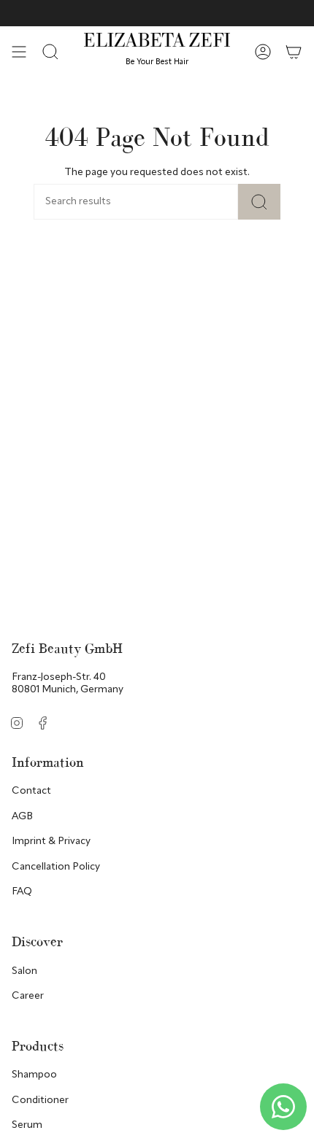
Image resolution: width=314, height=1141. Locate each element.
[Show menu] (19, 52)
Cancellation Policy (56, 867)
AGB (22, 816)
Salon (24, 971)
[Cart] (293, 52)
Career (28, 996)
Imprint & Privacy (51, 841)
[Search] (259, 202)
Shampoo (34, 1075)
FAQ (22, 891)
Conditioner (40, 1100)
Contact (31, 791)
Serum (27, 1125)
